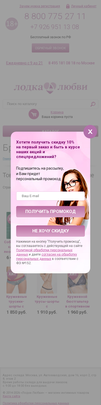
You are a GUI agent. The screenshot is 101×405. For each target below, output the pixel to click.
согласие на (51, 254)
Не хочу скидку (50, 230)
